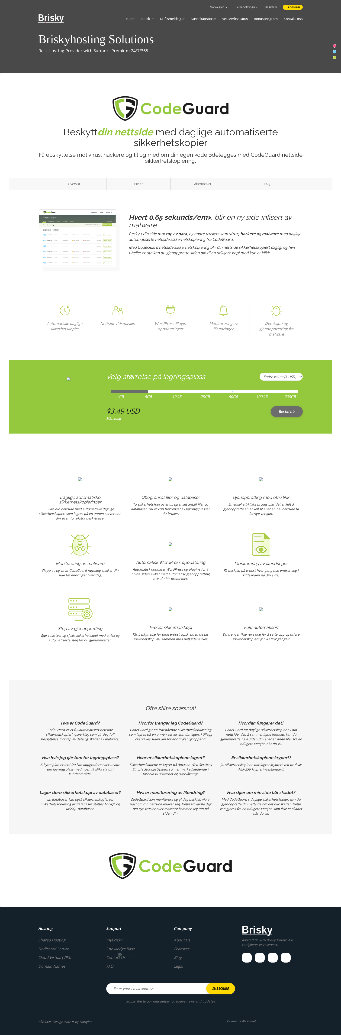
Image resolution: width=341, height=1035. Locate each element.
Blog (178, 957)
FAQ (267, 184)
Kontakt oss (293, 18)
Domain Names (51, 966)
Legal (178, 966)
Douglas (86, 1021)
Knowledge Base (120, 948)
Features (181, 948)
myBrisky (114, 940)
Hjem (130, 18)
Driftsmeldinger (172, 18)
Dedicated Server (53, 948)
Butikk (146, 18)
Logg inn (293, 7)
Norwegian (217, 7)
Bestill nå (287, 411)
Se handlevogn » (246, 7)
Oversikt (74, 184)
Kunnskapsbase (203, 18)
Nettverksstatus (235, 18)
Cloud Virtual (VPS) (54, 957)
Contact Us (115, 957)
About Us (182, 940)
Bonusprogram (266, 18)
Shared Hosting (51, 940)
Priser (138, 184)
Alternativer (202, 184)
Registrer (271, 7)
